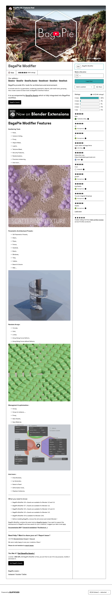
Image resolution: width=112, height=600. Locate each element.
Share (100, 87)
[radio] (89, 67)
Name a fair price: (80, 72)
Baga (12, 72)
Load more (78, 211)
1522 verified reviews (97, 220)
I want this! (89, 81)
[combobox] (84, 87)
